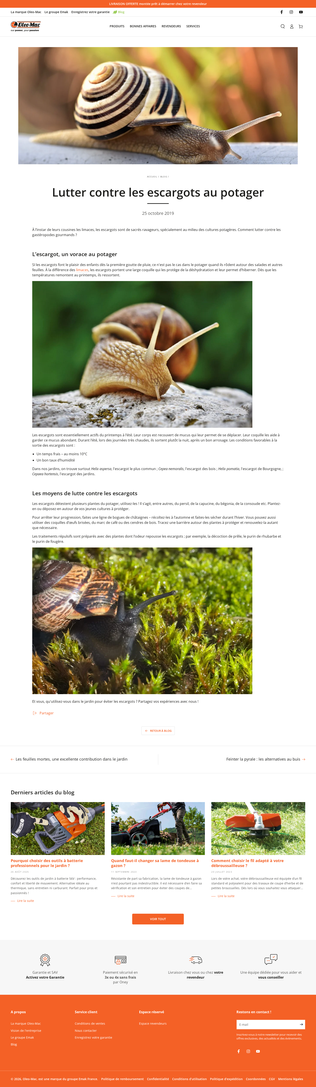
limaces (82, 270)
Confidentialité (158, 1079)
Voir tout (158, 919)
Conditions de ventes (90, 1023)
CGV (272, 1079)
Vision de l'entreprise (26, 1031)
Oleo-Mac (30, 1079)
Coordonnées (256, 1079)
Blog (121, 12)
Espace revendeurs (153, 1023)
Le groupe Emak (56, 12)
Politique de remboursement (122, 1079)
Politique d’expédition (226, 1079)
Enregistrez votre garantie (90, 12)
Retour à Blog (161, 731)
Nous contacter (86, 1031)
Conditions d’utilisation (189, 1079)
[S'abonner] (302, 1024)
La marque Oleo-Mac (26, 12)
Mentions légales (290, 1079)
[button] (282, 26)
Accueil (152, 176)
